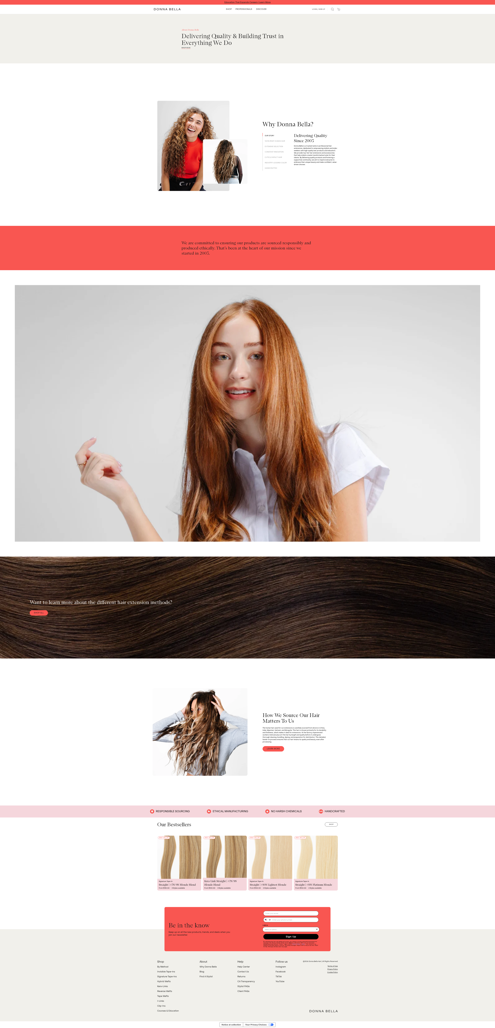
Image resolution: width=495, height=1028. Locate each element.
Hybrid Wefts (164, 981)
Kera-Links (162, 986)
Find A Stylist (206, 976)
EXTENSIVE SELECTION (274, 146)
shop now (186, 48)
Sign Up (291, 936)
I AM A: (265, 925)
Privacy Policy (296, 944)
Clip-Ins (161, 1006)
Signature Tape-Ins (167, 976)
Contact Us (243, 971)
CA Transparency (246, 981)
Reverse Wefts (164, 991)
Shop (331, 824)
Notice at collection (231, 1024)
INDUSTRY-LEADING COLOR (276, 163)
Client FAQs (243, 991)
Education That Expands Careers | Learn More (247, 2)
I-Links (160, 1001)
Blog (202, 971)
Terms (303, 944)
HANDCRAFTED (271, 168)
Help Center (243, 966)
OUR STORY (269, 136)
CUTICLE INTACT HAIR (273, 157)
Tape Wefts (163, 996)
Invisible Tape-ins (166, 971)
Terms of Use (333, 966)
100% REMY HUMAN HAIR (275, 141)
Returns (241, 976)
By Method (162, 966)
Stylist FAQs (243, 986)
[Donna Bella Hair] (324, 1011)
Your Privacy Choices (256, 1024)
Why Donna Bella (208, 966)
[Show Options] (317, 929)
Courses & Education (168, 1010)
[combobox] (267, 919)
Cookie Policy (332, 972)
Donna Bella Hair (315, 961)
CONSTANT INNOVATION (274, 152)
